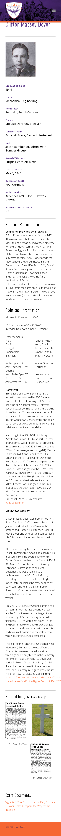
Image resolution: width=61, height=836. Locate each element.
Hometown (11, 108)
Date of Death (13, 169)
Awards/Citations (15, 158)
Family (9, 120)
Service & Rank (13, 131)
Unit (7, 142)
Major (8, 97)
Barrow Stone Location (18, 207)
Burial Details (13, 192)
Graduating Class (15, 85)
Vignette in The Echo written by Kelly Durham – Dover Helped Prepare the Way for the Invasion (30, 806)
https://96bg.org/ (14, 502)
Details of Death (15, 180)
